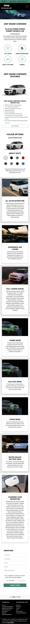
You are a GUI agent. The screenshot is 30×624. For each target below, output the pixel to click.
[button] (27, 6)
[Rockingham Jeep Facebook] (3, 1)
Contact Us (18, 606)
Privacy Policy (19, 611)
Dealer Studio (10, 622)
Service (3, 605)
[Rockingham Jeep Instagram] (5, 1)
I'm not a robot (10, 580)
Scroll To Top (16, 597)
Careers (18, 608)
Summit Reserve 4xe (15, 137)
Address (14, 1)
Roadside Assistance (7, 614)
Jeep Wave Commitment (7, 606)
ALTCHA (23, 580)
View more (7, 122)
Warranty (4, 613)
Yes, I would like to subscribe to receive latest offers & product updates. (15, 576)
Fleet (17, 609)
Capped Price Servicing (7, 608)
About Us (18, 605)
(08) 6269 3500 (23, 1)
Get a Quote (15, 126)
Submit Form (15, 585)
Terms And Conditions (21, 613)
